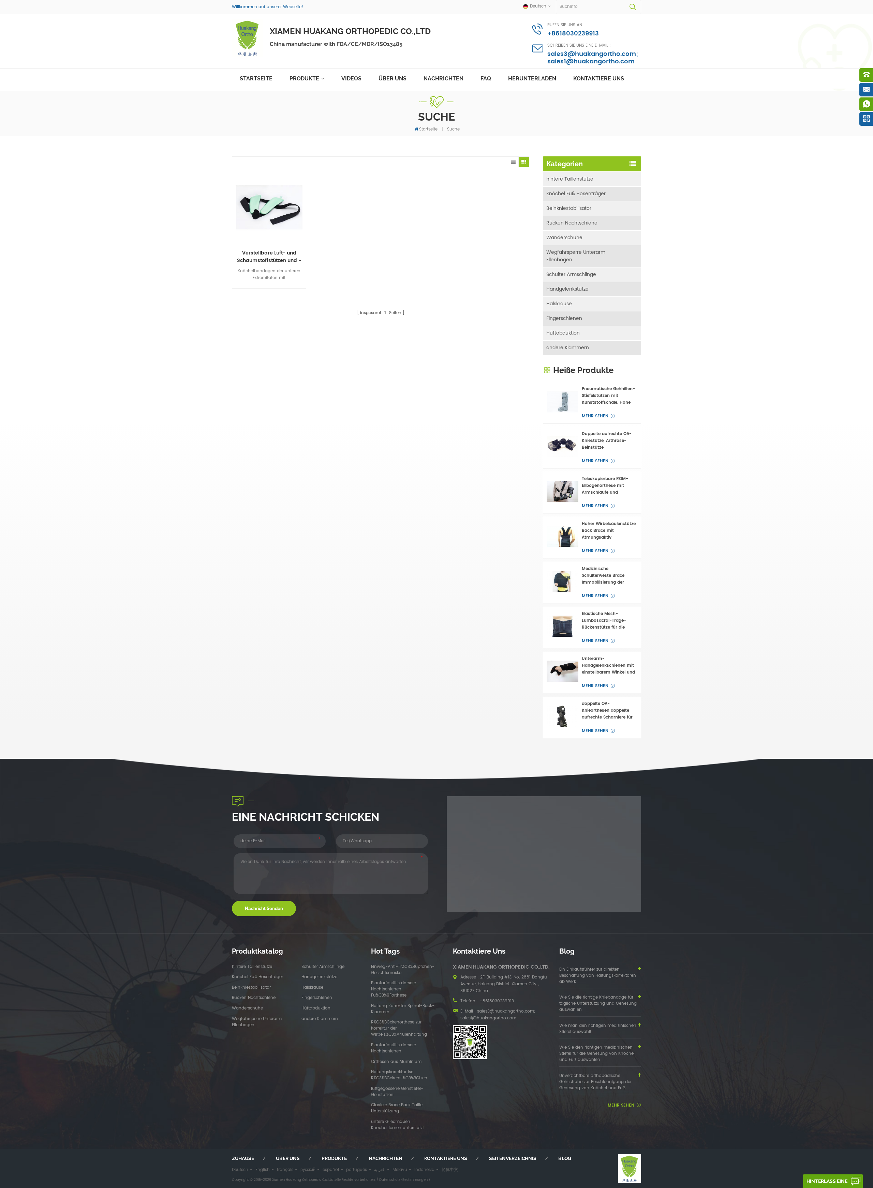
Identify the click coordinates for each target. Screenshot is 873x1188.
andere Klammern (567, 348)
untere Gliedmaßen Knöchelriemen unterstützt (397, 1125)
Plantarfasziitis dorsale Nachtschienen (393, 1048)
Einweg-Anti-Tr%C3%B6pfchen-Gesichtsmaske (402, 970)
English (262, 1170)
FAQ (485, 78)
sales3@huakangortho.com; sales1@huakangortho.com (592, 57)
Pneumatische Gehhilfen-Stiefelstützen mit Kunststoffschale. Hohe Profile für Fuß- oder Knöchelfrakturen (608, 396)
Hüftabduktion (563, 333)
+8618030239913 (573, 33)
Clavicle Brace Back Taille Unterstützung (397, 1108)
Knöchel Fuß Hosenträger (576, 194)
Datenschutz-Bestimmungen (403, 1180)
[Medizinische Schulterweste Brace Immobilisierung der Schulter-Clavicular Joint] (562, 581)
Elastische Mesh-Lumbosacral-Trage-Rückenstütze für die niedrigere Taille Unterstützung (604, 621)
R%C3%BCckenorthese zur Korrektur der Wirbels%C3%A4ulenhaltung (399, 1028)
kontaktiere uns (598, 78)
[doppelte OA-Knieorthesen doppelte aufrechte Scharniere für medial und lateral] (562, 716)
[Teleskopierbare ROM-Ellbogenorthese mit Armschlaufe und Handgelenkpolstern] (562, 491)
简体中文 (450, 1170)
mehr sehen (595, 416)
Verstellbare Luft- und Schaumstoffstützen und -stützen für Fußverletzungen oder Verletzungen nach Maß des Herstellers (269, 256)
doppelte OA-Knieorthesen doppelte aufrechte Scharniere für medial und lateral (607, 710)
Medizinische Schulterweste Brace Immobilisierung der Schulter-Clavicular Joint (608, 576)
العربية (379, 1170)
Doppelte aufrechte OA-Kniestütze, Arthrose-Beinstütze (607, 441)
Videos (351, 78)
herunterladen (532, 78)
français (285, 1170)
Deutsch (240, 1170)
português (356, 1170)
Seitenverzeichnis (512, 1158)
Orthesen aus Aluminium (396, 1062)
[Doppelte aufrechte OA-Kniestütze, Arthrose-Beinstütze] (562, 446)
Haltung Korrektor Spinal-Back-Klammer (402, 1009)
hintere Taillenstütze (569, 179)
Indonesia (424, 1170)
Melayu (400, 1170)
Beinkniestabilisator (568, 208)
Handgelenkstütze (567, 289)
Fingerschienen (564, 318)
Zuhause (243, 1158)
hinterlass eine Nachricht (827, 1183)
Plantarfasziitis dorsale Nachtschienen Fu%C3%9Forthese (393, 989)
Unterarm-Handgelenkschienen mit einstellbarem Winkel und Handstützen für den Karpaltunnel (608, 665)
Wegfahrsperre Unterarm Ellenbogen (575, 256)
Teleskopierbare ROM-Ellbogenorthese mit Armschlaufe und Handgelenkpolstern (605, 486)
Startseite (256, 78)
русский (307, 1170)
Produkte (304, 78)
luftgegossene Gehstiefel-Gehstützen (397, 1092)
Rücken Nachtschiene (571, 223)
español (331, 1170)
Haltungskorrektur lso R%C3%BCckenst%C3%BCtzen (399, 1075)
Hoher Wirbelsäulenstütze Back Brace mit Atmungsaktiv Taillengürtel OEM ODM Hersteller (609, 531)
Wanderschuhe (564, 238)
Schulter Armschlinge (571, 274)
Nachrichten (443, 78)
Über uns (392, 78)
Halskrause (559, 304)
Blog (564, 1158)
